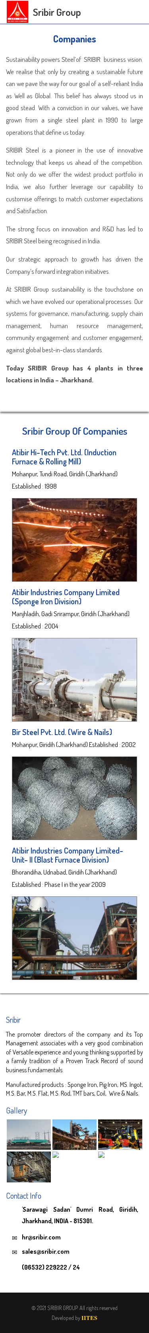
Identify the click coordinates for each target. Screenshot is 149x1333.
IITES (89, 1318)
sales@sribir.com (46, 1251)
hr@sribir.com (41, 1237)
